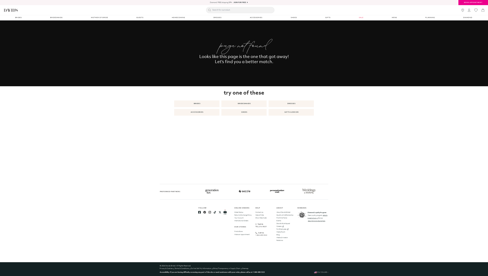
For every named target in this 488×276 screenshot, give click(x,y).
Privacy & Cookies (166, 268)
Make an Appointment (242, 234)
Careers (279, 226)
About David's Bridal (283, 212)
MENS (394, 17)
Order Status (238, 212)
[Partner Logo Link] (211, 191)
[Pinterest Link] (204, 212)
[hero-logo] (11, 10)
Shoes (244, 112)
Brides (197, 103)
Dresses (291, 103)
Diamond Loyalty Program (317, 212)
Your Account (239, 218)
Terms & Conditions (182, 268)
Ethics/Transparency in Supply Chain (226, 268)
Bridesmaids (244, 103)
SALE (361, 17)
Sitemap (245, 268)
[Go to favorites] (476, 10)
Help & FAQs (259, 215)
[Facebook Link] (199, 212)
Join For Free (239, 2)
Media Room (280, 232)
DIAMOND (467, 17)
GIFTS (328, 17)
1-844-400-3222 (261, 235)
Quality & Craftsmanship (284, 215)
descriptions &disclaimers (316, 221)
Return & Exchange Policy (243, 215)
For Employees (281, 229)
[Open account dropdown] (469, 10)
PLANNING (430, 17)
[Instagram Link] (209, 212)
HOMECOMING (178, 17)
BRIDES (18, 17)
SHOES (294, 17)
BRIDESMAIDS (56, 17)
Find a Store (238, 231)
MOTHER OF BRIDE (99, 17)
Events (278, 221)
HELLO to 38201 (261, 226)
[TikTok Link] (215, 212)
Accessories (197, 112)
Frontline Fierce (281, 218)
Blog (278, 235)
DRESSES (217, 17)
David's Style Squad (283, 223)
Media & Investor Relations (282, 239)
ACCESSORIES (256, 17)
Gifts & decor (292, 112)
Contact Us (259, 212)
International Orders (241, 221)
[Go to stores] (463, 10)
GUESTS (140, 17)
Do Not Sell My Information (201, 268)
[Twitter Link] (220, 212)
